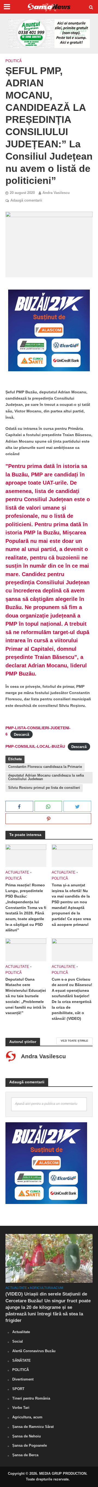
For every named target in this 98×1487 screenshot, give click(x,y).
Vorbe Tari (20, 1408)
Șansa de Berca (25, 1455)
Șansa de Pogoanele (29, 1445)
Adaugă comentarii (26, 200)
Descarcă (21, 734)
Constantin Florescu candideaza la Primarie (45, 767)
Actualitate (17, 872)
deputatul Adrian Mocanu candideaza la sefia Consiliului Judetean (46, 777)
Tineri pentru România (31, 1398)
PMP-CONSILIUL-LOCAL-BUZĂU (35, 746)
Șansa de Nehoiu (26, 1436)
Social (17, 1341)
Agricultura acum (46, 1288)
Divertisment (22, 1379)
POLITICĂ (13, 61)
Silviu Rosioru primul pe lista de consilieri (44, 788)
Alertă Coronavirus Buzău (34, 1351)
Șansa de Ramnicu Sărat (33, 1427)
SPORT (18, 1389)
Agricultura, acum (27, 1417)
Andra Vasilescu (56, 193)
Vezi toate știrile (74, 1040)
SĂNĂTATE (21, 1360)
